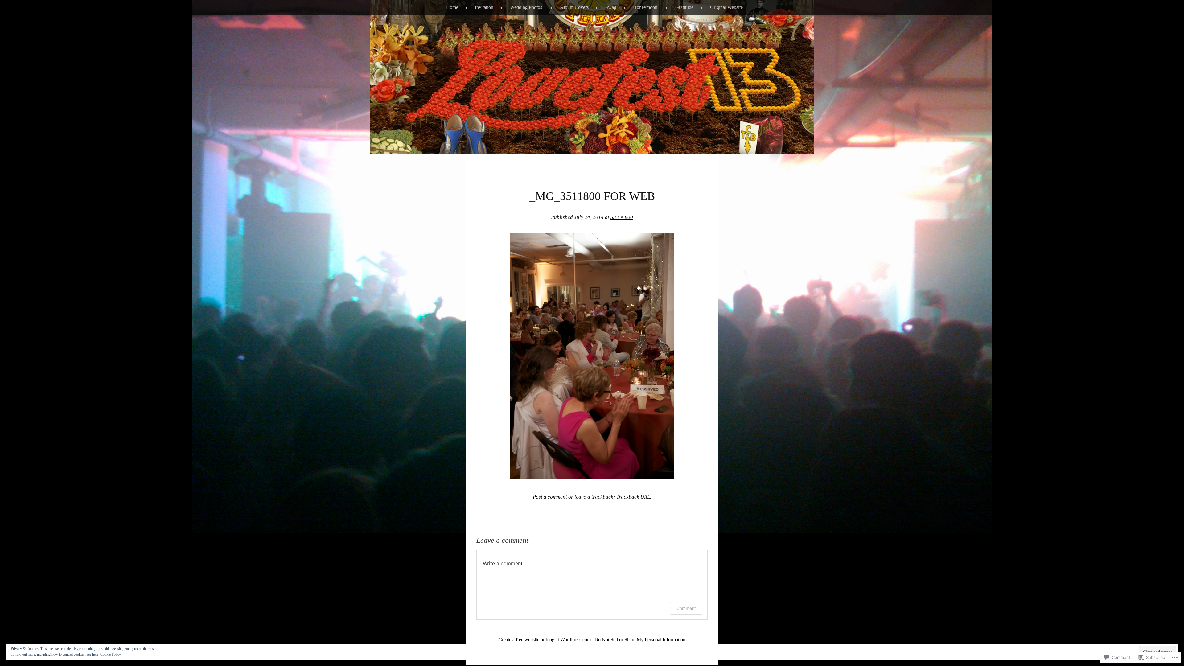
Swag (610, 7)
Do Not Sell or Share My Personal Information (639, 639)
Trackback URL (633, 497)
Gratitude (684, 7)
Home (452, 7)
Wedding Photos (526, 7)
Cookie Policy (110, 654)
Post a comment (550, 497)
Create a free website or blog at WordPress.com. (545, 639)
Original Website (726, 7)
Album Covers (574, 7)
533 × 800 (621, 217)
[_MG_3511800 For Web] (592, 477)
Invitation (484, 7)
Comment (686, 608)
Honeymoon (645, 7)
